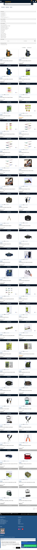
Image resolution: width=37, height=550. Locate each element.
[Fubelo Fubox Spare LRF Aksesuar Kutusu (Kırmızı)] (28, 346)
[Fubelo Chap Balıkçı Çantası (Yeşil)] (28, 364)
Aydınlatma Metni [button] (25, 541)
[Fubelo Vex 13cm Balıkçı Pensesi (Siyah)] (28, 419)
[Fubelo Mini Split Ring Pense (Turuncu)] (28, 438)
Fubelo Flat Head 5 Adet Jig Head (5, 115)
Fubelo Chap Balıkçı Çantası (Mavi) (5, 280)
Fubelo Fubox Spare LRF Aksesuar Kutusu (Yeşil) (7, 372)
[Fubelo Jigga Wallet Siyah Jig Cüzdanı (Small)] (28, 163)
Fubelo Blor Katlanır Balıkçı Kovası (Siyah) (25, 500)
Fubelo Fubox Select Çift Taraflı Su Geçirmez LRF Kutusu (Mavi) (9, 464)
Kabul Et (18, 547)
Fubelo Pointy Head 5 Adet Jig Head (24, 79)
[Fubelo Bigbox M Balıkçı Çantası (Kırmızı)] (28, 456)
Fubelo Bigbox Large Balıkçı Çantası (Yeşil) (6, 500)
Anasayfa (3, 7)
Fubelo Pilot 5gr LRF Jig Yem (4, 317)
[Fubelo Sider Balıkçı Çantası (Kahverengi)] (28, 383)
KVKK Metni (1, 519)
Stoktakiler (24, 47)
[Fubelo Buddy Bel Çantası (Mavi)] (9, 255)
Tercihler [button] (14, 547)
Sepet (19, 522)
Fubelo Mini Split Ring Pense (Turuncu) (25, 445)
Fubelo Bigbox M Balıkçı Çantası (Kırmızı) (25, 463)
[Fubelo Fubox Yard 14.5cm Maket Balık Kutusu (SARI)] (9, 475)
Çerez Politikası (2, 523)
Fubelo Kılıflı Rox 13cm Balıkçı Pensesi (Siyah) (7, 445)
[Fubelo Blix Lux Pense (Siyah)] (9, 401)
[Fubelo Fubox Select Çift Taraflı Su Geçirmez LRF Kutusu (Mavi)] (9, 456)
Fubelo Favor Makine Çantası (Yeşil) (5, 207)
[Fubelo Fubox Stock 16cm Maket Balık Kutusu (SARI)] (28, 475)
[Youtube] (23, 529)
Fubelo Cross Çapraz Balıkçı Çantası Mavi (6, 79)
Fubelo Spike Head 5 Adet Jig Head (24, 97)
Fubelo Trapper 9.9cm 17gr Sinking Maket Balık (7, 335)
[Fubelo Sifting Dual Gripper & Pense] (28, 181)
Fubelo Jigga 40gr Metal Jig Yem (24, 152)
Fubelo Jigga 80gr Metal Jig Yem (24, 134)
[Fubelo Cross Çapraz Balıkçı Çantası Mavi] (9, 71)
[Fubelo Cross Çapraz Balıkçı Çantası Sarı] (9, 53)
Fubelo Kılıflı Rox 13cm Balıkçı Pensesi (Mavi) (25, 262)
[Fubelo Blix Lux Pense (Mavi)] (28, 200)
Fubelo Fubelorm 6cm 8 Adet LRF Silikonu (6, 97)
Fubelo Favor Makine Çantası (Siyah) (24, 225)
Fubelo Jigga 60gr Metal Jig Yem (5, 152)
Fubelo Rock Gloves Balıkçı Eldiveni (24, 280)
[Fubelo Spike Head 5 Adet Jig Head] (28, 90)
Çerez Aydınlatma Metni (16, 544)
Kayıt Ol (19, 520)
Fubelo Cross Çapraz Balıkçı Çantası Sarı (6, 60)
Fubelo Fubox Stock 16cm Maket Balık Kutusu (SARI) (27, 482)
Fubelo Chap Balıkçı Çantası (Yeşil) (24, 372)
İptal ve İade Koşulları (3, 522)
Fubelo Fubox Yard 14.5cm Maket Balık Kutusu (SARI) (8, 482)
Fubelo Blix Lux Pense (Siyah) (4, 408)
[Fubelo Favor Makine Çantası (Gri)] (9, 236)
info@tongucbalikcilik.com (33, 514)
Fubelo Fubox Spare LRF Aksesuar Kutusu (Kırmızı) (26, 353)
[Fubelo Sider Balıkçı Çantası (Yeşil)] (9, 383)
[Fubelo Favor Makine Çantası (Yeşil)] (9, 200)
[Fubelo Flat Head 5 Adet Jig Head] (9, 108)
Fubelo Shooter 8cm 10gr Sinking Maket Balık (26, 335)
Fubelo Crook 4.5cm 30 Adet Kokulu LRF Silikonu (7, 134)
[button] (0, 1)
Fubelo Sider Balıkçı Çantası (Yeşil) (5, 390)
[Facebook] (21, 529)
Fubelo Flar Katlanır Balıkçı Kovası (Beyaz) (6, 427)
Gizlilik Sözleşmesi (3, 520)
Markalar (7, 7)
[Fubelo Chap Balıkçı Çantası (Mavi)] (9, 273)
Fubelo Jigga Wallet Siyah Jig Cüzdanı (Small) (26, 170)
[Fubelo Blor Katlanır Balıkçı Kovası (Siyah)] (28, 493)
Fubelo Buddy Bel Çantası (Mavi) (5, 262)
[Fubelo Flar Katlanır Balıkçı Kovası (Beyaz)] (9, 419)
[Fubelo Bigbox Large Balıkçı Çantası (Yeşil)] (9, 493)
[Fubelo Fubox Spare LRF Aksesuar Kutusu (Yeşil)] (9, 364)
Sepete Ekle (28, 83)
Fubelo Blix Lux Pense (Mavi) (23, 207)
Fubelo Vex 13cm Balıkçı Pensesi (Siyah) (25, 427)
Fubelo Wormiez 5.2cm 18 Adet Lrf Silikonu (25, 115)
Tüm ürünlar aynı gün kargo (5, 513)
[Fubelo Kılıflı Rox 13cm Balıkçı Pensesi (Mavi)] (28, 255)
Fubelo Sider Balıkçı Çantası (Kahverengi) (25, 390)
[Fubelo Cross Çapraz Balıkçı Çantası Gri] (28, 53)
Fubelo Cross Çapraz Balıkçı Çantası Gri (25, 60)
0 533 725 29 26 (24, 514)
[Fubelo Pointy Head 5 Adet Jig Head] (28, 71)
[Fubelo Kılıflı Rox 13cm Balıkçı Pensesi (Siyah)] (9, 438)
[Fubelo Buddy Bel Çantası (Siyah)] (28, 236)
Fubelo (11, 7)
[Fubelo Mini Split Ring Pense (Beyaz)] (9, 218)
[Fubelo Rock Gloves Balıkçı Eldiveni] (28, 273)
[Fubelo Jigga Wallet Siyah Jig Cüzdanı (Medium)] (9, 181)
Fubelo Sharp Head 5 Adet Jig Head (5, 353)
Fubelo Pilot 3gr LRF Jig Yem (23, 317)
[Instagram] (19, 529)
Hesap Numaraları (20, 523)
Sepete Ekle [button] (9, 65)
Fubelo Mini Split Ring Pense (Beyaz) (5, 225)
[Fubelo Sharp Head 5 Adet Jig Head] (9, 346)
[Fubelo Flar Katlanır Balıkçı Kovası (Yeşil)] (28, 401)
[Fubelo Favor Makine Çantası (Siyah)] (28, 218)
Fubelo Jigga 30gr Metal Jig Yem (5, 170)
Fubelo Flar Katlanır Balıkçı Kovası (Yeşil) (25, 408)
